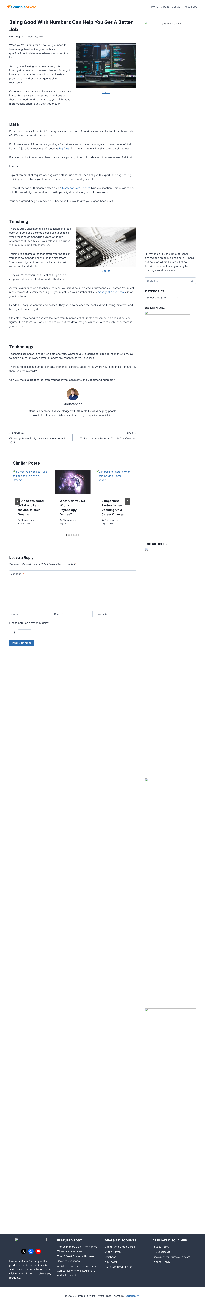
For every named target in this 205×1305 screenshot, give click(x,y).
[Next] (127, 501)
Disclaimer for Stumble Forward (171, 1256)
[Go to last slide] (17, 501)
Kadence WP (132, 1295)
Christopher (18, 36)
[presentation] (31, 482)
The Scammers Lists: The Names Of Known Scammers (77, 1249)
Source (106, 92)
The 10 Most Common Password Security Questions (76, 1259)
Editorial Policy (161, 1261)
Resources (190, 6)
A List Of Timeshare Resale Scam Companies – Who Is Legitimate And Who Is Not (77, 1271)
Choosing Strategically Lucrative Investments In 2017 (37, 438)
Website (102, 614)
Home (154, 6)
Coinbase (110, 1256)
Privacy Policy (160, 1246)
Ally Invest (111, 1261)
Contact (176, 6)
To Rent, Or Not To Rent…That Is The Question (108, 436)
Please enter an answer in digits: (29, 622)
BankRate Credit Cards (118, 1267)
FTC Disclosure (161, 1251)
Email (58, 614)
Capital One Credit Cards (120, 1246)
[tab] (66, 535)
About (165, 6)
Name (15, 614)
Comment (17, 573)
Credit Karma (113, 1251)
